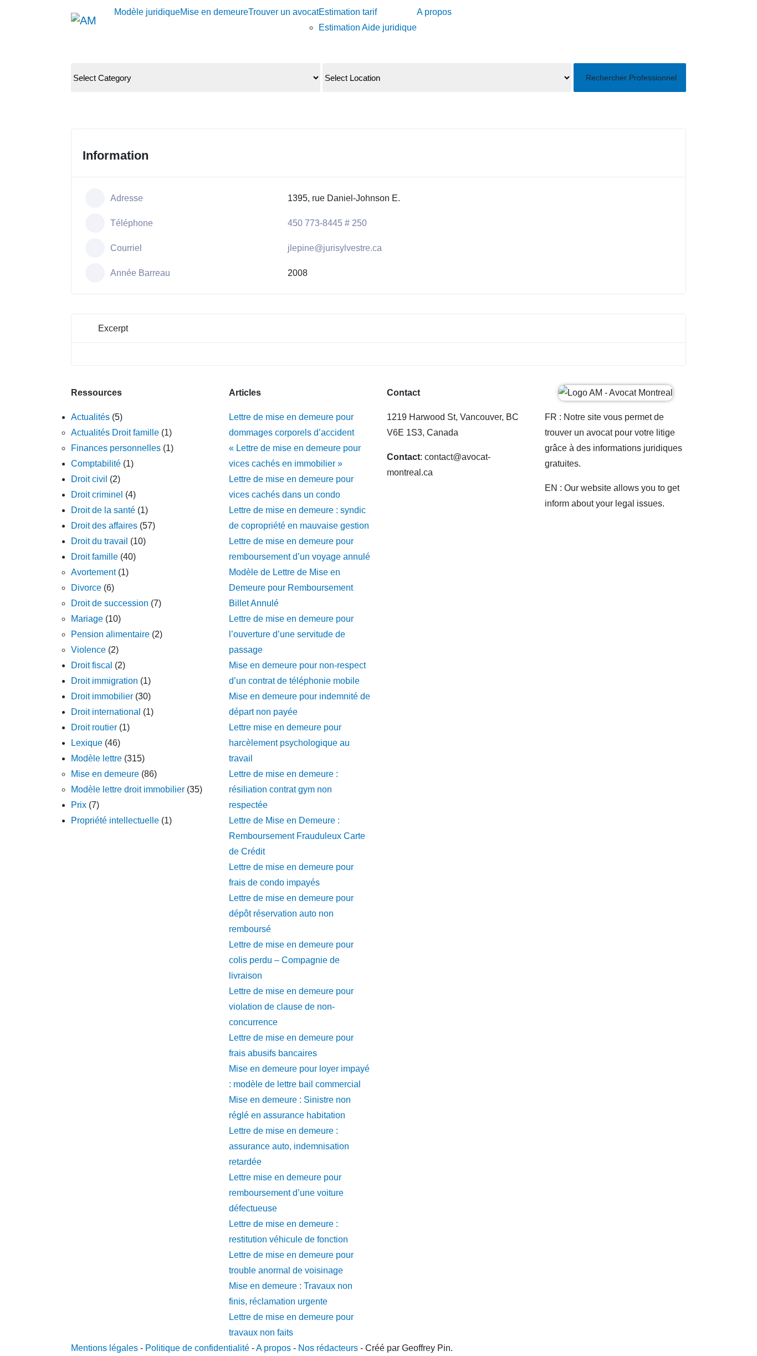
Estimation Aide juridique (368, 27)
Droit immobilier (102, 696)
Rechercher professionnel (631, 77)
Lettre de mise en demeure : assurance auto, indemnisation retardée (289, 1146)
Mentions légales (104, 1348)
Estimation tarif (348, 12)
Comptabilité (96, 463)
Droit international (106, 712)
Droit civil (89, 479)
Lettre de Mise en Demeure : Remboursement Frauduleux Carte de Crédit (297, 836)
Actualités (90, 417)
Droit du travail (99, 541)
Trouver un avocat (283, 12)
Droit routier (94, 727)
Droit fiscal (91, 665)
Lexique (87, 743)
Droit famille (94, 556)
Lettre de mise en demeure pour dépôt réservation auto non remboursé (291, 913)
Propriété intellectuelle (115, 820)
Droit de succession (110, 603)
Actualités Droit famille (115, 432)
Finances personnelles (116, 448)
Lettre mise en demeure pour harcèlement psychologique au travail (289, 743)
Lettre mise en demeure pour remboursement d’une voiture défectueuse (286, 1193)
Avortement (93, 572)
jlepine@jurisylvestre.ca (335, 248)
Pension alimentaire (110, 634)
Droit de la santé (103, 510)
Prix (78, 805)
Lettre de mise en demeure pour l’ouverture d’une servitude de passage (291, 634)
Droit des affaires (104, 525)
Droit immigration (104, 680)
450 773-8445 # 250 (327, 223)
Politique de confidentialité (198, 1348)
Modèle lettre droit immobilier (128, 789)
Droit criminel (97, 494)
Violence (88, 649)
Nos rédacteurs (328, 1348)
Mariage (87, 618)
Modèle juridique (147, 12)
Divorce (86, 587)
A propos (434, 12)
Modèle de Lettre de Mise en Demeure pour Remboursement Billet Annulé (291, 587)
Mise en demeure (214, 12)
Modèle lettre (96, 758)
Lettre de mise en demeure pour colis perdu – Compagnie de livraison (291, 960)
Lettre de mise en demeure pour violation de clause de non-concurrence (291, 1006)
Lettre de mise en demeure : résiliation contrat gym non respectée (283, 789)
